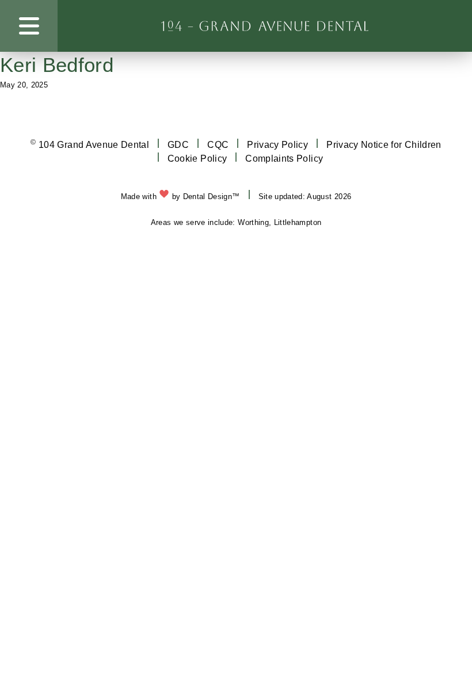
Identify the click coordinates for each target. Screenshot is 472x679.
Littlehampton (298, 222)
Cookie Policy (197, 158)
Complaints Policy (284, 158)
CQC (218, 145)
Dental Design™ (211, 196)
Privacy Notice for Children (383, 145)
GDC (178, 145)
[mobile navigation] (29, 25)
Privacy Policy (277, 145)
